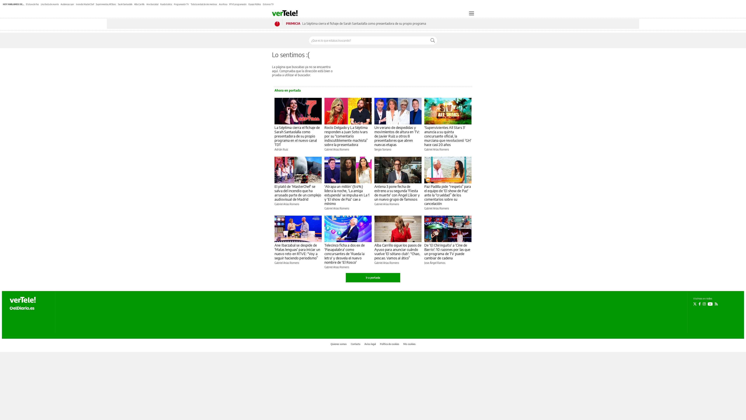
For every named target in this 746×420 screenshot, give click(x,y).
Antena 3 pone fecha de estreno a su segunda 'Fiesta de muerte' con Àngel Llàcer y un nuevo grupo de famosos (397, 192)
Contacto (355, 344)
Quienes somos (339, 344)
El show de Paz (32, 4)
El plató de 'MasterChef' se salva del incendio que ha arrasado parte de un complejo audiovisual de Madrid (298, 192)
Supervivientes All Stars (106, 4)
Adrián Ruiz (281, 149)
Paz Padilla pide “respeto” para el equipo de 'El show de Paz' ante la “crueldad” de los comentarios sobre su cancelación (447, 195)
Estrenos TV (268, 4)
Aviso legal (370, 344)
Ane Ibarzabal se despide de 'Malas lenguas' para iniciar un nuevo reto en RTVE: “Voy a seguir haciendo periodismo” (297, 251)
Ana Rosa (223, 4)
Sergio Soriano (382, 149)
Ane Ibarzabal (152, 4)
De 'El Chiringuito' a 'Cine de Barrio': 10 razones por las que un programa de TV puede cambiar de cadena (447, 251)
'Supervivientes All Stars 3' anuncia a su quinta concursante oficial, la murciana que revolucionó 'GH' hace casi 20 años (447, 136)
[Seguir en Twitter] (695, 304)
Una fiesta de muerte (50, 4)
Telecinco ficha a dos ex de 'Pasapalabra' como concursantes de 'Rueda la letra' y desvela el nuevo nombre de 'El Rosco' (344, 253)
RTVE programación (238, 4)
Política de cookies (389, 344)
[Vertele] (23, 300)
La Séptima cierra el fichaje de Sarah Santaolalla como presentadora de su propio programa (364, 23)
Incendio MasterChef (85, 4)
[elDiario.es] (22, 308)
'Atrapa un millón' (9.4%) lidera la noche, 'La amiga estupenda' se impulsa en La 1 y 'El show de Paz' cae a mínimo (347, 195)
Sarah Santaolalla (125, 4)
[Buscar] (432, 40)
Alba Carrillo (139, 4)
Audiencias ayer (67, 4)
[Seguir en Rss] (716, 304)
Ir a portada (373, 277)
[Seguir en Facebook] (700, 304)
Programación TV (181, 4)
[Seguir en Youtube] (710, 304)
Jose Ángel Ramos (434, 262)
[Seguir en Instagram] (704, 304)
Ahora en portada (288, 90)
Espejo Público (254, 4)
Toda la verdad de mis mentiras (204, 4)
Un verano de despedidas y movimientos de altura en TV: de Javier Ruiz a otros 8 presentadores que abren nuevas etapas (397, 136)
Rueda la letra (166, 4)
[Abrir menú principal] (471, 13)
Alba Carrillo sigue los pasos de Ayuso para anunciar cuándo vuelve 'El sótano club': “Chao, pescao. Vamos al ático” (397, 251)
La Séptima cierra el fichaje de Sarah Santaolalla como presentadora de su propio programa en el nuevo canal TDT (297, 136)
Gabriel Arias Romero (336, 149)
